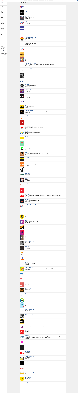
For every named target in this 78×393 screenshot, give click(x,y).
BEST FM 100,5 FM (28, 325)
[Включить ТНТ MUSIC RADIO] (22, 91)
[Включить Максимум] (22, 248)
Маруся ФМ (27, 11)
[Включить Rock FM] (22, 368)
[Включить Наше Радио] (22, 169)
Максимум (27, 246)
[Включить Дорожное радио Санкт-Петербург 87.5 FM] (22, 39)
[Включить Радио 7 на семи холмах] (22, 117)
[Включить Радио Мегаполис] (22, 379)
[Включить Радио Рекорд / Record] (22, 211)
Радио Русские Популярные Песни (31, 204)
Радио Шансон (27, 79)
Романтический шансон (29, 309)
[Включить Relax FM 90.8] (22, 175)
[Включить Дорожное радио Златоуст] (22, 373)
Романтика (27, 100)
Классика (2, 17)
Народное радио (28, 189)
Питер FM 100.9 (27, 346)
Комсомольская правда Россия (30, 272)
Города (1, 34)
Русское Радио (27, 5)
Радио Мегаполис (28, 377)
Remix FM (26, 105)
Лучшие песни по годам (3, 37)
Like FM (26, 340)
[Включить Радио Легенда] (22, 337)
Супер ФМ (27, 361)
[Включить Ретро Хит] (22, 59)
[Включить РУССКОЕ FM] (22, 305)
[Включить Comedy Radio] (22, 196)
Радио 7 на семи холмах (29, 115)
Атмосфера (27, 131)
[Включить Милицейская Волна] (22, 295)
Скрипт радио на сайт (3, 47)
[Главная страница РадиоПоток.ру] (4, 1)
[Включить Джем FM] (22, 389)
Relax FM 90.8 (27, 173)
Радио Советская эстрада (29, 267)
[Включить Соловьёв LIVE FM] (22, 96)
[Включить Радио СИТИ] (22, 216)
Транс (1, 24)
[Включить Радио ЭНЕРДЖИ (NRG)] (22, 127)
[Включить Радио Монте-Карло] (22, 33)
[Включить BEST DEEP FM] (22, 201)
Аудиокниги (2, 29)
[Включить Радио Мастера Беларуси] (22, 384)
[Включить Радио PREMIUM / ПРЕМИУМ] (22, 112)
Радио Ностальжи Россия (29, 356)
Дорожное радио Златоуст (29, 372)
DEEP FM (26, 283)
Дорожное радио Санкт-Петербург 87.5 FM (32, 37)
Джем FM (26, 387)
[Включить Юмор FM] (22, 138)
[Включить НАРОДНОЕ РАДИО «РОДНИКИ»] (22, 65)
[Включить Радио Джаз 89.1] (22, 332)
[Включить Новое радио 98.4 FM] (22, 70)
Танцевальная (2, 23)
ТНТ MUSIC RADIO (28, 89)
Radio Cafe (27, 152)
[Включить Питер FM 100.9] (22, 347)
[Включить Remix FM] (22, 107)
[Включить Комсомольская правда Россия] (22, 274)
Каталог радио (2, 5)
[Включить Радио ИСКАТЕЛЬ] (22, 264)
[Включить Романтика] (22, 101)
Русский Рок (27, 84)
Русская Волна (27, 16)
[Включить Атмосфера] (22, 133)
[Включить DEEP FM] (22, 284)
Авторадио (27, 47)
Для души (2, 22)
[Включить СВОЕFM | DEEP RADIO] (22, 316)
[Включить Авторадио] (22, 49)
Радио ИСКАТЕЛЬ (28, 262)
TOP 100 (26, 147)
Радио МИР (27, 298)
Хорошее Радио (28, 52)
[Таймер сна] (72, 0)
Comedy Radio (27, 194)
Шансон (2, 27)
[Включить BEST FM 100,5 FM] (22, 326)
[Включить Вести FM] (22, 28)
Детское (2, 18)
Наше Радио (27, 168)
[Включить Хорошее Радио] (22, 54)
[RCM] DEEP (27, 178)
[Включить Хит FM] (22, 232)
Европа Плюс (27, 21)
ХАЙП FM (26, 220)
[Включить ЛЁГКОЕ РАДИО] (22, 258)
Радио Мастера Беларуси (29, 382)
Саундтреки (2, 30)
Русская (2, 12)
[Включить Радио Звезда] (22, 353)
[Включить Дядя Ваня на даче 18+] (22, 143)
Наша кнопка (2, 46)
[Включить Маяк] (22, 122)
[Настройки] (73, 0)
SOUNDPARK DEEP (28, 73)
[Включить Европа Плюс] (22, 23)
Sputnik (26, 225)
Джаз (1, 16)
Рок (1, 11)
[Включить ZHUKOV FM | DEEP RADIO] (22, 243)
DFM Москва (27, 157)
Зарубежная (2, 13)
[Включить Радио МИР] (22, 300)
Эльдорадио (27, 251)
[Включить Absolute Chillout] (22, 290)
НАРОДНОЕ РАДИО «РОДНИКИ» (30, 63)
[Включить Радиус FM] (22, 321)
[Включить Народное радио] (22, 190)
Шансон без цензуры (29, 277)
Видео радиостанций (3, 36)
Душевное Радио (28, 236)
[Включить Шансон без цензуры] (22, 279)
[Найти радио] (6, 2)
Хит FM (26, 230)
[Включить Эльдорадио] (22, 253)
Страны (2, 33)
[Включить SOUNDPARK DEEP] (22, 75)
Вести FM (26, 26)
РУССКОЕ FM (27, 304)
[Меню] (1, 0)
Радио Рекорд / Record (29, 209)
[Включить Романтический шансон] (22, 311)
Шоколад (26, 42)
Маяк (26, 120)
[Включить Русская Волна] (22, 18)
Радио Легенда (27, 335)
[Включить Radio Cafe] (22, 154)
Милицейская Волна (28, 293)
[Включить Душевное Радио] (22, 237)
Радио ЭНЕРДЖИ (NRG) (29, 126)
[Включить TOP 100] (22, 148)
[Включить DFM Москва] (22, 159)
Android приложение (3, 48)
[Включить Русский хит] (22, 185)
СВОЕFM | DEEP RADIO (29, 314)
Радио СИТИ (27, 215)
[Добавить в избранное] (28, 154)
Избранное (2, 6)
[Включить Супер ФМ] (22, 363)
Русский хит (27, 183)
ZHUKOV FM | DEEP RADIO (29, 241)
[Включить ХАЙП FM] (22, 222)
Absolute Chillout (28, 288)
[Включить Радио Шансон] (22, 80)
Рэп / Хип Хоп (2, 28)
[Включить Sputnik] (22, 227)
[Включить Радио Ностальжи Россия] (22, 358)
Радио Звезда (27, 351)
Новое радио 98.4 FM (28, 68)
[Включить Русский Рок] (22, 86)
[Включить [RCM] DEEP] (22, 180)
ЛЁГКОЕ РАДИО (27, 257)
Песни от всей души (28, 162)
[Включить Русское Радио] (22, 7)
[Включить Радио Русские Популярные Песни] (22, 206)
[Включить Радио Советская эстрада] (22, 269)
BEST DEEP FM (27, 199)
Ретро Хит (26, 58)
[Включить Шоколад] (22, 44)
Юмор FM (26, 136)
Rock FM (26, 366)
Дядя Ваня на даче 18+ (29, 141)
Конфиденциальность (3, 45)
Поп (1, 7)
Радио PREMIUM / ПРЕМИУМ (30, 110)
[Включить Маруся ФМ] (22, 12)
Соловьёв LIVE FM (28, 94)
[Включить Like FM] (22, 342)
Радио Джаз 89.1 (28, 330)
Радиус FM (27, 319)
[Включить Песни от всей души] (22, 164)
